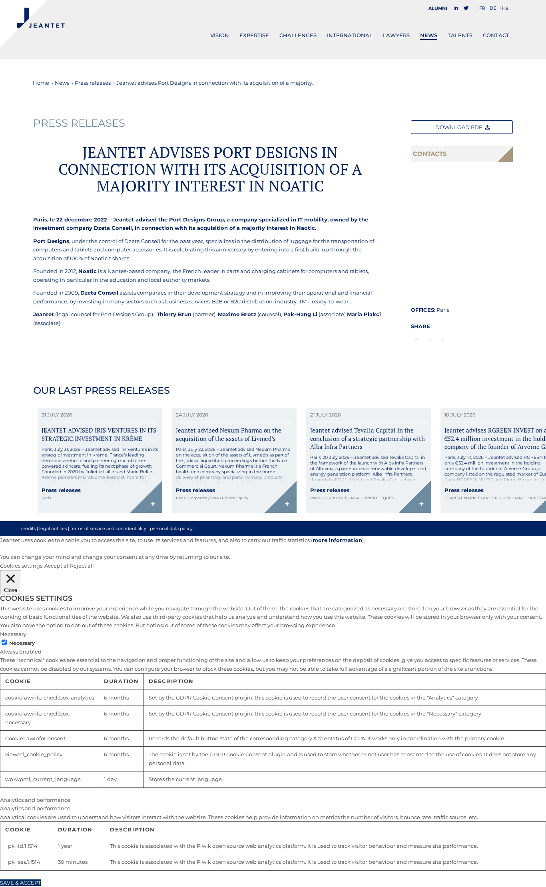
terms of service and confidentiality (108, 528)
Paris (442, 310)
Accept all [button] (57, 565)
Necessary (22, 643)
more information (337, 540)
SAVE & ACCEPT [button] (20, 882)
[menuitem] (440, 8)
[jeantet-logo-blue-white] (32, 23)
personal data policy (171, 528)
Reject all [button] (82, 565)
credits (28, 528)
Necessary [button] (13, 634)
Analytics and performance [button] (35, 800)
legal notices (53, 528)
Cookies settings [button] (21, 565)
